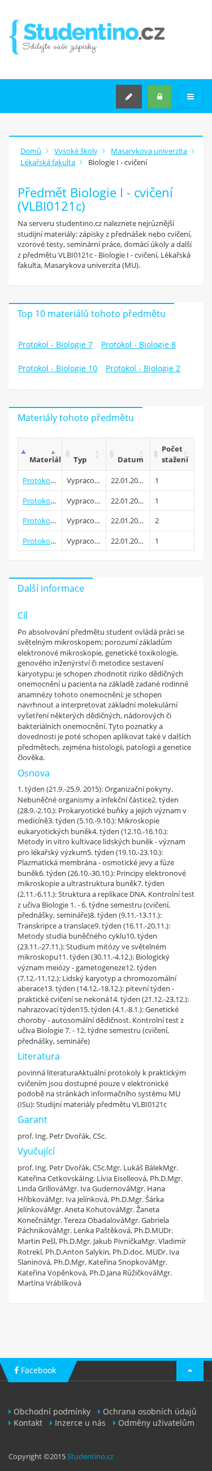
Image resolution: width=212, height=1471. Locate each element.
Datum (131, 459)
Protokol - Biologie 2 (143, 368)
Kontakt (28, 1422)
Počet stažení (175, 454)
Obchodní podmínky (52, 1411)
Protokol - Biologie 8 (138, 344)
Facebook (37, 1370)
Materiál (45, 459)
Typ (79, 459)
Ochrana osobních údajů (150, 1411)
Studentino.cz (90, 1456)
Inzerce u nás (80, 1422)
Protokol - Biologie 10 (57, 368)
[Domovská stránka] (86, 37)
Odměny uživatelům (156, 1422)
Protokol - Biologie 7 (55, 344)
